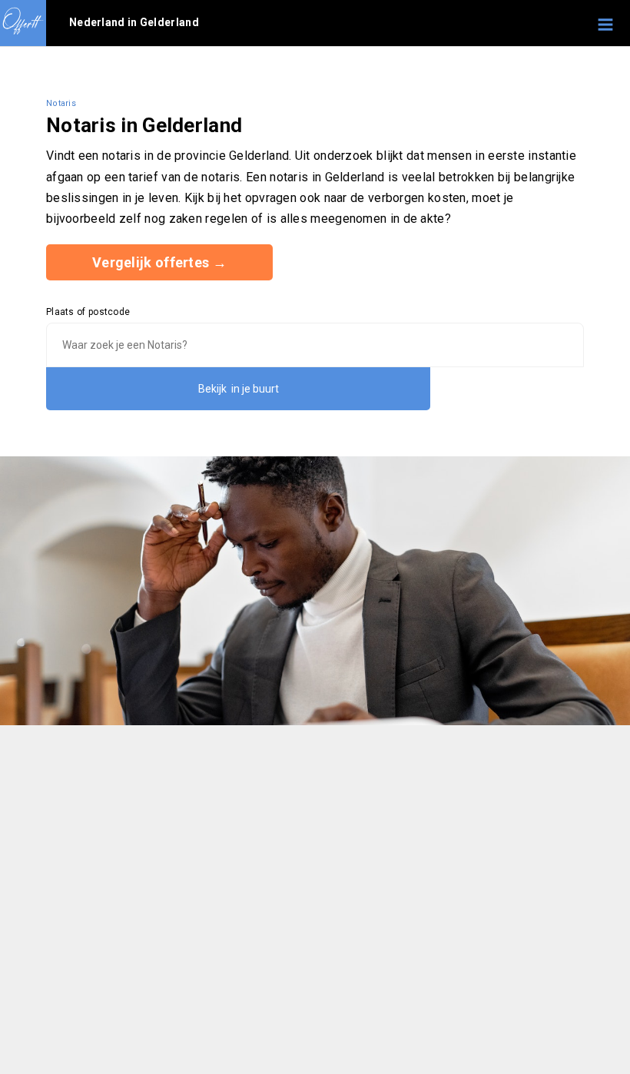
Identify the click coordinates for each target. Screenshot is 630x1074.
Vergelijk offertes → (159, 262)
